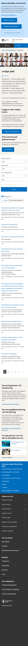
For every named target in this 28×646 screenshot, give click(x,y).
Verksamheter (5, 481)
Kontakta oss (5, 561)
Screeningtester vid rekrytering (10, 404)
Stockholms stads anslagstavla (10, 550)
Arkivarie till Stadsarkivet (9, 224)
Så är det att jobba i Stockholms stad (12, 469)
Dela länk (6, 75)
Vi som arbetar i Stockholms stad (11, 478)
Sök (8, 45)
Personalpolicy (15, 450)
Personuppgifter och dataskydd (10, 490)
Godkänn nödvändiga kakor (11, 26)
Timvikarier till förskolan (8, 354)
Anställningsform (6, 158)
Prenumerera (8, 149)
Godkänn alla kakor (9, 20)
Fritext (3, 179)
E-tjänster (4, 546)
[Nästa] (23, 371)
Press (3, 574)
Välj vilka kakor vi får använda (12, 32)
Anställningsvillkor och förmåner (17, 442)
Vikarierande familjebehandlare (11, 321)
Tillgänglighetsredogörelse (9, 585)
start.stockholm (6, 605)
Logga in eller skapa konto (11, 131)
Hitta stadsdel (5, 541)
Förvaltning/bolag (6, 172)
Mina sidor (5, 570)
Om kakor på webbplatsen (8, 15)
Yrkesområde (4, 165)
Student (4, 484)
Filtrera (14, 189)
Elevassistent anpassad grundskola (12, 236)
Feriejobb (4, 487)
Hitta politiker (5, 565)
